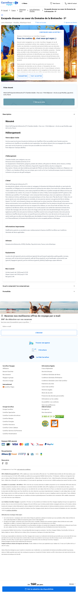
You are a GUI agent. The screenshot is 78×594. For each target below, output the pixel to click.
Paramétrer (22, 76)
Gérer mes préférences (48, 405)
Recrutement (7, 374)
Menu (25, 3)
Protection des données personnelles (53, 396)
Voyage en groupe (8, 377)
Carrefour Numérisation (10, 433)
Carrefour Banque (8, 418)
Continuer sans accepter (49, 32)
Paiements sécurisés (48, 383)
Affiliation (6, 368)
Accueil (5, 10)
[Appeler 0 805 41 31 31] (58, 416)
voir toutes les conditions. (24, 469)
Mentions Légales (47, 389)
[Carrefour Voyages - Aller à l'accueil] (9, 3)
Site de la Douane (47, 371)
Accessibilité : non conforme (50, 402)
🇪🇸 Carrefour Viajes (8, 387)
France (14, 10)
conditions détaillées (11, 510)
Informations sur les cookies (50, 399)
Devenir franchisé (8, 371)
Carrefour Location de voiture (11, 415)
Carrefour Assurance (9, 424)
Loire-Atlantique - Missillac (35, 10)
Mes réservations (47, 412)
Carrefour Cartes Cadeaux (10, 427)
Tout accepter (36, 76)
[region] (39, 55)
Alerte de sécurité (47, 393)
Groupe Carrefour (8, 409)
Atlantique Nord (22, 10)
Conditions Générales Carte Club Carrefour (54, 380)
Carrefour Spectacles (9, 412)
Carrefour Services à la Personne (12, 430)
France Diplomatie (47, 368)
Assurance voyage (8, 380)
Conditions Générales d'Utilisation (52, 377)
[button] (39, 102)
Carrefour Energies (8, 421)
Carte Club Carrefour (48, 386)
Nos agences (45, 409)
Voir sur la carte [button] (41, 22)
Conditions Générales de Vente (51, 374)
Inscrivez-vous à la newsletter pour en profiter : (16, 322)
